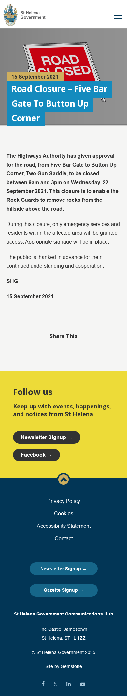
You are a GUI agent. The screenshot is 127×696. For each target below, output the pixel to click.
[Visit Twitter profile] (55, 684)
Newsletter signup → (47, 437)
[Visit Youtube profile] (82, 684)
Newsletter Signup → (63, 568)
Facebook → (36, 455)
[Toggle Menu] (118, 16)
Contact (64, 538)
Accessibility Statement (64, 526)
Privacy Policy (63, 501)
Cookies (63, 513)
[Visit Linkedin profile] (68, 684)
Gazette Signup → (64, 590)
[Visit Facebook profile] (43, 684)
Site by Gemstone (63, 666)
